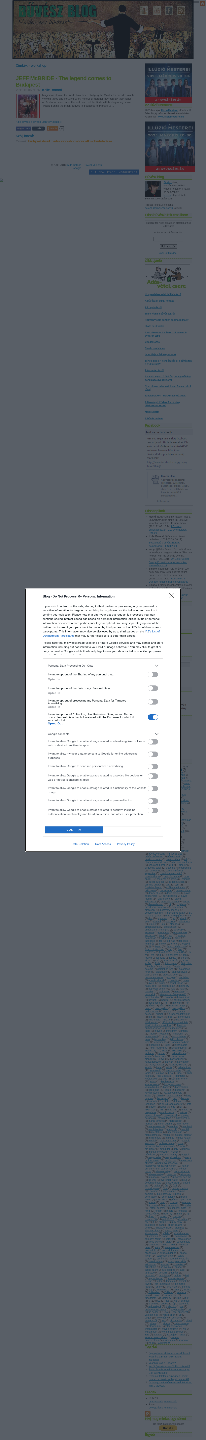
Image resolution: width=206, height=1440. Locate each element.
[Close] (172, 597)
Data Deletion (80, 844)
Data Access (103, 844)
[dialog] (103, 720)
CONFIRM (74, 829)
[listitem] (103, 666)
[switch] (153, 674)
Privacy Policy (126, 844)
